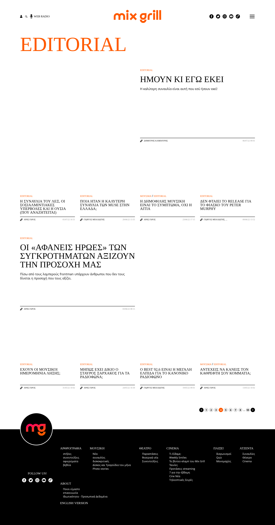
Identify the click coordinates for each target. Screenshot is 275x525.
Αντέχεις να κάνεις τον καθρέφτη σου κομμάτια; (225, 371)
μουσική (145, 196)
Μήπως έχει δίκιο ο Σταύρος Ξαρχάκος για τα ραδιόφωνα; (104, 373)
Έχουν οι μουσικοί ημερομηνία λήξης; (40, 371)
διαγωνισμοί (223, 454)
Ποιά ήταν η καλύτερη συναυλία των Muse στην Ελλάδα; (104, 205)
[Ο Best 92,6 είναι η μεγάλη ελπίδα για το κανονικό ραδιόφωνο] (167, 343)
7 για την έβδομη (179, 472)
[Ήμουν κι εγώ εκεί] (77, 106)
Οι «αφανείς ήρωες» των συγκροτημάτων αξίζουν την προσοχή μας (77, 256)
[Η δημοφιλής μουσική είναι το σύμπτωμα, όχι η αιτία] (167, 175)
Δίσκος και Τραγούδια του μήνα (112, 465)
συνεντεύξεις (71, 457)
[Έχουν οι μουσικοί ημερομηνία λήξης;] (47, 343)
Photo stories (101, 468)
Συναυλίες (248, 454)
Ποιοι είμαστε (71, 489)
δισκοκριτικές (101, 461)
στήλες (67, 454)
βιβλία (67, 465)
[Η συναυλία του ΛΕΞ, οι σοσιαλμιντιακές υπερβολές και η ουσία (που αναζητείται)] (47, 175)
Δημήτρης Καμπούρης (156, 141)
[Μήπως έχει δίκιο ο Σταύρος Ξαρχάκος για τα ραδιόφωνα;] (107, 343)
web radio (42, 16)
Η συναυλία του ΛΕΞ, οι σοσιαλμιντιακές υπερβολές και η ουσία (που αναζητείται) (43, 206)
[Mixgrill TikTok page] (238, 16)
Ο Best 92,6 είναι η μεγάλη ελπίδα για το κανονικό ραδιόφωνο (166, 373)
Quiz (219, 457)
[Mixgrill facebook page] (211, 16)
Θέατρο (247, 457)
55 (248, 410)
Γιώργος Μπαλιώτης (94, 220)
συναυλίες (99, 457)
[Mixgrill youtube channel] (231, 16)
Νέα (95, 454)
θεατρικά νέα (150, 457)
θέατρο (145, 448)
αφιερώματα (70, 461)
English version (74, 503)
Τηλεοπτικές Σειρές (181, 480)
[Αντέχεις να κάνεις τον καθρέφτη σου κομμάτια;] (227, 343)
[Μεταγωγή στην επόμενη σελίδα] (253, 410)
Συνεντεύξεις (150, 461)
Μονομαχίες (223, 461)
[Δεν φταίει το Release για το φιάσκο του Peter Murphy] (227, 175)
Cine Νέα (174, 476)
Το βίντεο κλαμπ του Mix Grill (187, 461)
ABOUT (65, 483)
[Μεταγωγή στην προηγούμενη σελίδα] (201, 410)
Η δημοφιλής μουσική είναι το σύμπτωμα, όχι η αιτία (166, 205)
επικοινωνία (70, 492)
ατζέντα (246, 448)
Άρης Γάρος (30, 220)
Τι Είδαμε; (175, 454)
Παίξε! (218, 448)
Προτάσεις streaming (182, 468)
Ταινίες (173, 465)
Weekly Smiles (178, 457)
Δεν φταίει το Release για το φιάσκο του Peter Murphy (225, 205)
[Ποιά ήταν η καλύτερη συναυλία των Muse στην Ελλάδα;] (107, 175)
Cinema (247, 461)
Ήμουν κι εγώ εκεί (182, 79)
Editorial (73, 44)
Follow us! (37, 473)
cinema (172, 448)
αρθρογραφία (70, 448)
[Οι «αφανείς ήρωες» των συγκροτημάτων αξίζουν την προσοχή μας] (197, 274)
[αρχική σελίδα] (137, 16)
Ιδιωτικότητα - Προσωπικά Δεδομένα (85, 496)
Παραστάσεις (150, 454)
